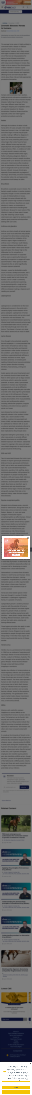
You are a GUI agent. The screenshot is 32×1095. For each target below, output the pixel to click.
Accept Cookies (16, 1092)
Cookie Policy (27, 1080)
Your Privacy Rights (16, 1083)
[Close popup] (28, 538)
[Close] (30, 1064)
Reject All (16, 1087)
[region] (16, 1078)
